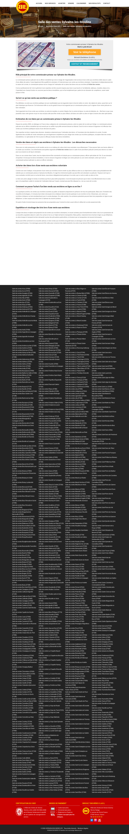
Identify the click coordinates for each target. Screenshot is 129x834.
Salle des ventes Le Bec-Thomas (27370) (51, 787)
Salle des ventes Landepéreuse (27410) (50, 781)
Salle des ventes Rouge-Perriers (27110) (77, 669)
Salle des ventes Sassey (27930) (101, 628)
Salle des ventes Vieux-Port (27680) (102, 753)
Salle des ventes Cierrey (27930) (21, 676)
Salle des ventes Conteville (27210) (22, 705)
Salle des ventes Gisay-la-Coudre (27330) (51, 484)
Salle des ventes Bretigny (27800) (22, 564)
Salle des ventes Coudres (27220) (22, 724)
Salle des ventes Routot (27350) (74, 674)
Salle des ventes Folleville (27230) (49, 391)
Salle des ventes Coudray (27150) (22, 721)
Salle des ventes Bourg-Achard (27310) (23, 535)
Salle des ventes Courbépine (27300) (23, 726)
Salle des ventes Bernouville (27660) (23, 430)
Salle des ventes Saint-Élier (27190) (75, 792)
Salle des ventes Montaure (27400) (75, 494)
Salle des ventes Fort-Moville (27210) (49, 418)
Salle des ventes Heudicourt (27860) (49, 566)
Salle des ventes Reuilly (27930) (74, 651)
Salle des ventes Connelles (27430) (22, 703)
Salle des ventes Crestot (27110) (21, 740)
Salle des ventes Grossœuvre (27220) (50, 525)
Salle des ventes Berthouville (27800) (23, 434)
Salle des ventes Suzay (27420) (101, 648)
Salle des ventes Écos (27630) (47, 309)
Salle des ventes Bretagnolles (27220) (23, 560)
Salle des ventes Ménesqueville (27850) (77, 459)
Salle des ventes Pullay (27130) (74, 632)
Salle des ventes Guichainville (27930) (50, 532)
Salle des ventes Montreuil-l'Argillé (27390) (77, 498)
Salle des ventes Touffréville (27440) (102, 687)
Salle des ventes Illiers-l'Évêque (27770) (50, 612)
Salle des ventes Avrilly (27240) (21, 368)
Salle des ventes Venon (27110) (101, 740)
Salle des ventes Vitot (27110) (100, 787)
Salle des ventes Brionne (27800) (22, 571)
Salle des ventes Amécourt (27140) (22, 309)
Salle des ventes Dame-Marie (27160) (23, 760)
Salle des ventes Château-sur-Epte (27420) (24, 660)
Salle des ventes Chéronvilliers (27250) (23, 674)
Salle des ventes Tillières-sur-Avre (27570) (104, 678)
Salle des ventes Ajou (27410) (21, 302)
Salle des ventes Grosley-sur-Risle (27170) (51, 523)
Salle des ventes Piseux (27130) (74, 594)
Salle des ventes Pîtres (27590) (74, 596)
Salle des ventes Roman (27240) (74, 655)
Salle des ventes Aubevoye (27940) (22, 350)
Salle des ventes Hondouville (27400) (49, 580)
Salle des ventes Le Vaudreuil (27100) (76, 384)
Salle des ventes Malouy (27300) (74, 421)
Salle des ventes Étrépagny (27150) (49, 345)
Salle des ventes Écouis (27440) (48, 311)
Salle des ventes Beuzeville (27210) (22, 448)
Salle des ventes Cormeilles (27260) (22, 708)
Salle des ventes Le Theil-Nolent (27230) (77, 355)
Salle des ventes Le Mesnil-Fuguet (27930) (77, 314)
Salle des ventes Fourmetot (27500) (49, 430)
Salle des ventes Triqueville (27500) (102, 717)
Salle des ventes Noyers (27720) (74, 564)
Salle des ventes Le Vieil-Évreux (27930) (77, 386)
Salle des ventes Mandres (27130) (75, 425)
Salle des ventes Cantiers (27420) (22, 605)
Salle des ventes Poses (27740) (74, 619)
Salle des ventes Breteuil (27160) (21, 562)
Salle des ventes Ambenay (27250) (22, 307)
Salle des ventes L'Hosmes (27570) (49, 637)
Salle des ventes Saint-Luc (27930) (102, 386)
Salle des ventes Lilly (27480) (73, 398)
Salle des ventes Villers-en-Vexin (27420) (104, 762)
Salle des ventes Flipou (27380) (48, 389)
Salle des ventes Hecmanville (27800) (50, 550)
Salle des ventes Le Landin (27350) (75, 309)
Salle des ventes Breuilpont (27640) (22, 566)
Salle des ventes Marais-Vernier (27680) (77, 439)
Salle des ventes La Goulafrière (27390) (50, 692)
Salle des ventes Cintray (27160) (21, 678)
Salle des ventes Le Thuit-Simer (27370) (77, 364)
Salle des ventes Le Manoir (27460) (75, 311)
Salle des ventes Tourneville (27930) (102, 699)
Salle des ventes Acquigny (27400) (22, 293)
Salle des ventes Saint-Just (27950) (102, 366)
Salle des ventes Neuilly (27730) (74, 535)
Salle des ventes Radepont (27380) (75, 646)
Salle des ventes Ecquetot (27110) (49, 314)
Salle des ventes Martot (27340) (74, 455)
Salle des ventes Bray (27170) (21, 555)
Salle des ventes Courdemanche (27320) (24, 733)
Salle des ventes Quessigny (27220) (75, 637)
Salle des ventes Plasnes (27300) (75, 603)
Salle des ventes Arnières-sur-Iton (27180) (24, 345)
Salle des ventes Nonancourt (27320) (76, 546)
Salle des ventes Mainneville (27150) (76, 414)
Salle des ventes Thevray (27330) (101, 658)
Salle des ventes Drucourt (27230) (48, 291)
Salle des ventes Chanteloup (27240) (23, 655)
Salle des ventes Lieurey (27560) (74, 393)
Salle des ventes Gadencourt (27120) (49, 450)
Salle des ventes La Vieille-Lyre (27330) (50, 778)
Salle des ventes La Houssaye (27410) (50, 728)
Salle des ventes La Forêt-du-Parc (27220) (51, 689)
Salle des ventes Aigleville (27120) (22, 295)
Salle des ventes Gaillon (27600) (48, 457)
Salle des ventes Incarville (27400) (49, 614)
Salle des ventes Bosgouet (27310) (22, 509)
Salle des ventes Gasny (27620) (48, 471)
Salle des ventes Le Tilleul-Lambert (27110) (77, 366)
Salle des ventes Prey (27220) (74, 628)
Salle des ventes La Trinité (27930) (49, 765)
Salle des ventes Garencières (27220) (50, 464)
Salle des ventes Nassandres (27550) (76, 523)
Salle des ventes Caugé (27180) (21, 619)
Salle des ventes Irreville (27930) (48, 617)
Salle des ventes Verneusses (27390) (103, 746)
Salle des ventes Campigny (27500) (22, 601)
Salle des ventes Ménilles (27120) (75, 462)
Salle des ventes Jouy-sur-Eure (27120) (50, 628)
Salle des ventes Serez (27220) (101, 639)
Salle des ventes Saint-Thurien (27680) (103, 550)
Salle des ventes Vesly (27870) (101, 751)
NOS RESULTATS (95, 3)
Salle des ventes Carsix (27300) (21, 617)
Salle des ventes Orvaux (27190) (74, 569)
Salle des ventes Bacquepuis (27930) (23, 370)
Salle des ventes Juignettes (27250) (49, 630)
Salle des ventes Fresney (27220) (48, 448)
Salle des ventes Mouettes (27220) (75, 507)
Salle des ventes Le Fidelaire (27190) (76, 302)
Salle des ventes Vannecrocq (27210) (103, 730)
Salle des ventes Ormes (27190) (74, 566)
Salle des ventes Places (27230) (74, 598)
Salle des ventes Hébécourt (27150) (49, 548)
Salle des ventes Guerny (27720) (48, 530)
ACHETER (61, 3)
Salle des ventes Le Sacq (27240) (75, 352)
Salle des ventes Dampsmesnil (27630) (23, 765)
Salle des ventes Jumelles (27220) (49, 632)
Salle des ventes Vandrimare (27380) (102, 728)
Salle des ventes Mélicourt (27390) (75, 457)
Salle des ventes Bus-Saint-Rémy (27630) (24, 587)
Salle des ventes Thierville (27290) (102, 664)
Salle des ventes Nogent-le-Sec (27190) (76, 544)
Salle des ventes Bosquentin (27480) (23, 519)
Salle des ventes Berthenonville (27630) (23, 432)
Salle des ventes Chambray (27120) (22, 642)
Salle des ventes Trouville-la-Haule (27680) (104, 719)
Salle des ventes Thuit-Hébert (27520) (103, 671)
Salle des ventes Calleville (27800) (22, 598)
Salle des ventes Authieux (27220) (22, 361)
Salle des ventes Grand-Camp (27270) (50, 512)
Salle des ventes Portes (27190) (74, 617)
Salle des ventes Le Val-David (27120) (76, 382)
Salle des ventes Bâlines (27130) (21, 375)
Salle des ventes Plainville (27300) (75, 601)
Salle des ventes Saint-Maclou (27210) (103, 389)
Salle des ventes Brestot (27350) (21, 557)
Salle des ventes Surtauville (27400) (102, 644)
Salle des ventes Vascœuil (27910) (102, 733)
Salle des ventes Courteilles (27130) (22, 735)
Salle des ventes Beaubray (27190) (22, 405)
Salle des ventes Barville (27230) (21, 389)
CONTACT (106, 3)
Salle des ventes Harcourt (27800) (48, 539)
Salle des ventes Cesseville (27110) (22, 628)
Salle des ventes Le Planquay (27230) (76, 332)
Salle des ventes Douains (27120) (22, 783)
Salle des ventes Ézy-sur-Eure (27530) (50, 352)
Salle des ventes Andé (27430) (21, 329)
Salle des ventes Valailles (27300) (102, 724)
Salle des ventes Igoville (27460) (48, 605)
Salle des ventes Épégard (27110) (48, 323)
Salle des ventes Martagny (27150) (75, 450)
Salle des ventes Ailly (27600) (20, 298)
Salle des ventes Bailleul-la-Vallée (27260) (24, 373)
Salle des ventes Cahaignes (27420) (22, 589)
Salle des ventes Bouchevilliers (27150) (23, 525)
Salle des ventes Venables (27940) (102, 737)
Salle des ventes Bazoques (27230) (22, 402)
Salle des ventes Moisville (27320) (75, 491)
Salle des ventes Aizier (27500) (21, 300)
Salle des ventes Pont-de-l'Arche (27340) (77, 607)
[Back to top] (124, 829)
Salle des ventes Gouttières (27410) (49, 505)
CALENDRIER (81, 3)
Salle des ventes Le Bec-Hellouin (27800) (51, 785)
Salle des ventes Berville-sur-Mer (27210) (24, 446)
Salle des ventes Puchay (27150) (75, 630)
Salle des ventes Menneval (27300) (75, 464)
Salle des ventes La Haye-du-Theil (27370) (51, 710)
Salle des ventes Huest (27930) (48, 603)
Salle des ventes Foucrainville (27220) (50, 421)
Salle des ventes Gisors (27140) (48, 487)
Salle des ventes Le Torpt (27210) (75, 370)
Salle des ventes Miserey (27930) (75, 489)
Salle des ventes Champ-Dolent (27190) (24, 644)
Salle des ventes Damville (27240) (22, 767)
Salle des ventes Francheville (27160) (50, 434)
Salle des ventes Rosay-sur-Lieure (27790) (77, 667)
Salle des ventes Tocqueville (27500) (102, 683)
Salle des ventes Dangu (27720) (21, 769)
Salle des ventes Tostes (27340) (101, 685)
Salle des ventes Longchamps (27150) (76, 402)
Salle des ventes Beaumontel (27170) (23, 414)
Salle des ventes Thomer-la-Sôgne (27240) (104, 669)
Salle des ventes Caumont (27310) (22, 621)
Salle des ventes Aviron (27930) (21, 366)
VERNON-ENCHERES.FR (54, 828)
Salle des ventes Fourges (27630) (48, 427)
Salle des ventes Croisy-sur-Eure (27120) (24, 751)
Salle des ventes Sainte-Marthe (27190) (103, 614)
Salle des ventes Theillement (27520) (102, 655)
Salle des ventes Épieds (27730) (48, 325)
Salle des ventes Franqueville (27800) (50, 437)
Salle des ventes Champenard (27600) (23, 646)
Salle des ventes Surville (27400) (101, 646)
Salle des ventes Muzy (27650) (74, 516)
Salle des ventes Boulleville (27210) (22, 528)
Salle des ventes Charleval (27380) (22, 658)
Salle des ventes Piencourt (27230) (75, 589)
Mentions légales (83, 828)
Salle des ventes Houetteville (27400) (49, 587)
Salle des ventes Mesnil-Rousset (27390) (77, 471)
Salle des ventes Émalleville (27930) (49, 316)
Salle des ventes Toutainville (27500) (102, 712)
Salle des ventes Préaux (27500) (74, 621)
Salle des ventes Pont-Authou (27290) (76, 605)
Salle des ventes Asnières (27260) (22, 348)
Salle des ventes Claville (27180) (21, 683)
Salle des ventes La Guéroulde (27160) (50, 694)
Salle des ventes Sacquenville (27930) (76, 680)
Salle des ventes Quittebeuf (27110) (75, 644)
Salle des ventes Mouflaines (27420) (75, 509)
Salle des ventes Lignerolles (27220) (75, 396)
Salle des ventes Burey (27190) (21, 585)
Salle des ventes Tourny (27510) (101, 701)
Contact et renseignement (84, 64)
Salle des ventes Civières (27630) (22, 680)
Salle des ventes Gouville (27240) (48, 507)
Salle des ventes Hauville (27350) (48, 546)
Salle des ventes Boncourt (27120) (22, 487)
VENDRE (71, 3)
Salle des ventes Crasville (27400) (22, 737)
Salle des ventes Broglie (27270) (21, 573)
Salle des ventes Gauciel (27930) (48, 473)
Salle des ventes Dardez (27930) (21, 771)
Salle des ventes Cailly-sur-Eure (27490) (24, 596)
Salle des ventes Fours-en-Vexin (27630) (50, 432)
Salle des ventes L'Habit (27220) (48, 635)
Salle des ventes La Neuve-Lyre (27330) (50, 744)
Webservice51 (78, 830)
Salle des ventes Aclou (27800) (21, 288)
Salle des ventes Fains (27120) (48, 355)
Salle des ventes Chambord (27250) (22, 639)
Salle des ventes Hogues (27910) (48, 578)
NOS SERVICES (50, 3)
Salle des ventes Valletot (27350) (101, 726)
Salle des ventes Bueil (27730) (21, 578)
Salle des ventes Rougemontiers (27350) (77, 671)
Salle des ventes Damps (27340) (21, 762)
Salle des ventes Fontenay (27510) (49, 416)
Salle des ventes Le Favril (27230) (75, 300)
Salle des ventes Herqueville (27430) (49, 557)
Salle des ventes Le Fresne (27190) (75, 304)
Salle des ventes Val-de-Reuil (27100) (103, 721)
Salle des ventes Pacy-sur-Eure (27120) (76, 571)
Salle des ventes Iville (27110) (47, 619)
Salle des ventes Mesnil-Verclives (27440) (77, 482)
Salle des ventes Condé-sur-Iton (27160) (24, 699)
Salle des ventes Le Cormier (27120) (76, 298)
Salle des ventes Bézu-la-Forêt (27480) (23, 450)
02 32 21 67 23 (97, 817)
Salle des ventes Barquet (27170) (22, 386)
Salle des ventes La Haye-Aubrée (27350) (51, 699)
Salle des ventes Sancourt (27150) (102, 626)
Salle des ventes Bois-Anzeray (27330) (23, 455)
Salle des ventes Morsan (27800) (74, 505)
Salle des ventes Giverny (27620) (48, 489)
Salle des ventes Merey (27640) (74, 468)
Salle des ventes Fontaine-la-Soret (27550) (51, 409)
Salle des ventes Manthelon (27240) (75, 437)
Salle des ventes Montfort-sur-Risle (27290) (77, 496)
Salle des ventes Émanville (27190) (49, 318)
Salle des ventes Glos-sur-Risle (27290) (50, 496)
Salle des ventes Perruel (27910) (74, 587)
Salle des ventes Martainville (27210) (76, 452)
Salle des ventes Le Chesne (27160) (75, 295)
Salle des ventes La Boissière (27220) (50, 644)
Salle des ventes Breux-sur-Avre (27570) (24, 569)
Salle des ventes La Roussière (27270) (50, 760)
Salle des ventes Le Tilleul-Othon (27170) (77, 368)
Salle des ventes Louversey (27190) (75, 407)
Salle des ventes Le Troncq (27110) (75, 377)
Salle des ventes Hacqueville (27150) (49, 537)
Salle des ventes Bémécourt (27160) (22, 416)
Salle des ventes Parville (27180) (74, 576)
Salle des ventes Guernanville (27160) (50, 528)
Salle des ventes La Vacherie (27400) (49, 776)
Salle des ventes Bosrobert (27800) (22, 521)
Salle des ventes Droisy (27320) (48, 288)
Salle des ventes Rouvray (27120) (75, 676)
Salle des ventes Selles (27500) (101, 637)
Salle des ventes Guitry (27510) (48, 535)
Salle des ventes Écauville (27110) (49, 307)
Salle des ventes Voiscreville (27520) (102, 790)
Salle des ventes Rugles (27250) (74, 678)
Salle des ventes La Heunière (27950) (50, 726)
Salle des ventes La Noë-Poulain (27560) (51, 751)
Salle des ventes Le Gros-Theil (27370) (76, 307)
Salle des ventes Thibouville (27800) (102, 662)
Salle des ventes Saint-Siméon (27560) (103, 535)
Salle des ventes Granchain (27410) (49, 509)
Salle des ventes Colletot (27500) (21, 689)
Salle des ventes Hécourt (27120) (48, 553)
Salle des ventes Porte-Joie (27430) (75, 614)
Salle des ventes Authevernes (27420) (23, 359)
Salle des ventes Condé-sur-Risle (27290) (24, 701)
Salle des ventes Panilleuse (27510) (75, 573)
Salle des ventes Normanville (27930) (76, 548)
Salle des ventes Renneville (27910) (75, 648)
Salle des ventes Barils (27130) (21, 380)
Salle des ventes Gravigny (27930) (49, 521)
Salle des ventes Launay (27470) (48, 783)
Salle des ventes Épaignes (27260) (49, 320)
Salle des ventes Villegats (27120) (102, 760)
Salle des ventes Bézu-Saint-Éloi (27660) (24, 452)
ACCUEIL (39, 3)
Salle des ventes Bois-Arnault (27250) (23, 457)
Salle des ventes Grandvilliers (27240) (50, 514)
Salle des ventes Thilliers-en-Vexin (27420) (104, 667)
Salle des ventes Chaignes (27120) (22, 630)
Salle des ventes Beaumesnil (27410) (23, 407)
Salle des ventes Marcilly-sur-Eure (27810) (77, 448)
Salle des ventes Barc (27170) (21, 377)
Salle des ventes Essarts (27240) (48, 343)
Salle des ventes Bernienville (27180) (23, 423)
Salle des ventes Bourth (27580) (21, 553)
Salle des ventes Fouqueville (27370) (49, 425)
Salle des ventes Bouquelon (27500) (22, 530)
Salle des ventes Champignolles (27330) (24, 648)
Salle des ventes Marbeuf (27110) (75, 441)
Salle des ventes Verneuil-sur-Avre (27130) (104, 744)
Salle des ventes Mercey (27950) (74, 466)
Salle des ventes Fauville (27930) (48, 364)
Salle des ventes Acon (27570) (21, 291)
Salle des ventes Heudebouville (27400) (50, 564)
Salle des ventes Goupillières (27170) (49, 498)
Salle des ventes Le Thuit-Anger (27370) (77, 359)
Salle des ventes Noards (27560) (74, 541)
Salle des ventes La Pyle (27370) (48, 758)
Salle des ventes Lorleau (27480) (74, 405)
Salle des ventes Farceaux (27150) (49, 357)
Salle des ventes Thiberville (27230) (102, 660)
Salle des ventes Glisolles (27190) (48, 494)
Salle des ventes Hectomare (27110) (49, 555)
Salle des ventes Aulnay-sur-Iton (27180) (24, 352)
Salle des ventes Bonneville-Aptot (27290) (24, 489)
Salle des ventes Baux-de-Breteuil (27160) (24, 391)
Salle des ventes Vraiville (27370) (101, 792)
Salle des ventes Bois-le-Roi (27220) (22, 464)
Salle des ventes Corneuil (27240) (22, 710)
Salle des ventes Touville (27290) (101, 715)
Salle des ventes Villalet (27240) (101, 758)
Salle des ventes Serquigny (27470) (102, 642)
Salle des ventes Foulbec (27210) (48, 423)
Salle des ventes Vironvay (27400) (102, 785)
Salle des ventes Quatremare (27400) (76, 635)
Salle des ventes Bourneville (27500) (23, 550)
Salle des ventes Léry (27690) (74, 389)
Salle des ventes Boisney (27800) (22, 471)
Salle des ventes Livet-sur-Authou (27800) (77, 400)
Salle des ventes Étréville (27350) (48, 348)
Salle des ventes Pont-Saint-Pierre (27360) (77, 610)
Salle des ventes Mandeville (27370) (75, 423)
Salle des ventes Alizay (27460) (21, 304)
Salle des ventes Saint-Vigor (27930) (102, 566)
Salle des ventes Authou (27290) (21, 364)
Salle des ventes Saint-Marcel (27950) (103, 391)
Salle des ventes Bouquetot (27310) (22, 532)
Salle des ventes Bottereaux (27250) (22, 523)
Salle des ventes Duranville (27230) (49, 293)
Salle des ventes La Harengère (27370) (50, 696)
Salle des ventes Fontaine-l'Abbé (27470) (51, 402)
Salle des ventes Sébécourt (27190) (102, 635)
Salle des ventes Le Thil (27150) (74, 357)
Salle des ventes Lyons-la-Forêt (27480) (76, 411)
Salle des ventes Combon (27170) (22, 692)
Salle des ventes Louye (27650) (74, 409)
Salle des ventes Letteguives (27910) (76, 391)
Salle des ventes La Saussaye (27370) (50, 762)
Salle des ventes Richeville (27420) (75, 653)
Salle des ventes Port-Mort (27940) (75, 612)
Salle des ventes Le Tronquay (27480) (76, 380)
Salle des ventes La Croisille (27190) (49, 678)
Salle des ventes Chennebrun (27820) (23, 671)
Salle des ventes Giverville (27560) (49, 491)
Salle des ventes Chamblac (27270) (22, 637)
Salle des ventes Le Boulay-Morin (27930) (77, 293)
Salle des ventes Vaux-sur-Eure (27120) (103, 735)
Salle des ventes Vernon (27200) (101, 749)
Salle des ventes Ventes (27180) (101, 742)
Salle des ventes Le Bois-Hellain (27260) (50, 790)
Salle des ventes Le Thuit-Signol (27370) (77, 361)
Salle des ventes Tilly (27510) (100, 680)
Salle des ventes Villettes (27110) (101, 769)
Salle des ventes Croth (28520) (21, 758)
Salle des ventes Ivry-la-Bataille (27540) (50, 621)
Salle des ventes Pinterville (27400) (75, 591)
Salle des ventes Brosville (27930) (22, 576)
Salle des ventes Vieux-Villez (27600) (103, 756)
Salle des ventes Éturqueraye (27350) (50, 350)
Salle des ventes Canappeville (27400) (23, 603)
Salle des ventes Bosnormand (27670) (23, 516)
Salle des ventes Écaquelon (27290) (49, 295)
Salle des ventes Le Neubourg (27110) (76, 325)
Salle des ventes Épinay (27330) (48, 327)
